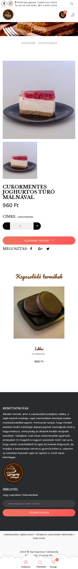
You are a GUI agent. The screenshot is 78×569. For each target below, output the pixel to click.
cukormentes (25, 216)
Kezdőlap (28, 43)
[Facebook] (4, 3)
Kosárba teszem (37, 240)
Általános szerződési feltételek (54, 534)
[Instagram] (10, 3)
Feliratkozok (39, 512)
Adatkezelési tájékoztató (19, 534)
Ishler (39, 349)
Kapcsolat (39, 538)
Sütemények (47, 43)
